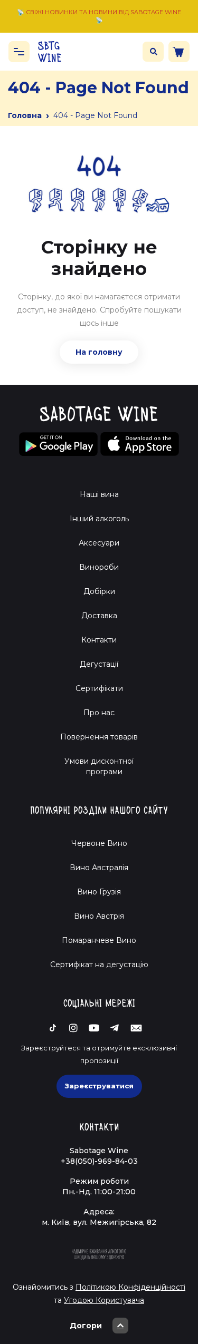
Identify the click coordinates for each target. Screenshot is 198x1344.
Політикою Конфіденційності (130, 1287)
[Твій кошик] (179, 51)
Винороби (99, 567)
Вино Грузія (99, 892)
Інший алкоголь (99, 518)
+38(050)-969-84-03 (99, 1161)
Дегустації (99, 664)
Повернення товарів (99, 737)
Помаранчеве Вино (99, 940)
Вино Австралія (99, 867)
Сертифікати (99, 688)
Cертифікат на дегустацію (99, 964)
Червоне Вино (99, 843)
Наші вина (99, 494)
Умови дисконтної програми (99, 766)
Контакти (99, 640)
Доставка (99, 615)
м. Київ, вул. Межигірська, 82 (99, 1222)
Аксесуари (99, 543)
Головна (25, 115)
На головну (99, 352)
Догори (86, 1325)
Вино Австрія (99, 916)
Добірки (99, 591)
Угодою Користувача (104, 1300)
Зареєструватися (99, 1086)
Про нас (99, 712)
